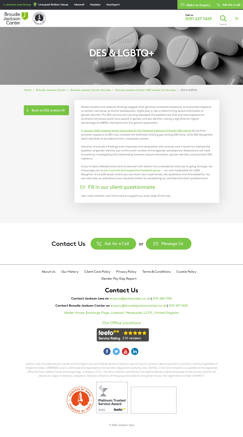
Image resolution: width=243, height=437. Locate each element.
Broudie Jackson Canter (51, 90)
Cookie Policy (186, 272)
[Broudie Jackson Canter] (15, 18)
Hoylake (95, 4)
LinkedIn (135, 351)
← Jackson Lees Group (17, 4)
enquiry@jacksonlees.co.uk (130, 298)
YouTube (125, 351)
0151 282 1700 (162, 298)
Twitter (116, 351)
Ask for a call (231, 4)
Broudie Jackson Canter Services (90, 90)
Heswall (79, 4)
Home (27, 90)
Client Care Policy (97, 272)
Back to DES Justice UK (48, 110)
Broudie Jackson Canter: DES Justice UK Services (146, 90)
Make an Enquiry (198, 5)
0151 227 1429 (198, 19)
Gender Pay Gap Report (119, 278)
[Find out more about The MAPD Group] (39, 18)
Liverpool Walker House (53, 4)
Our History (70, 272)
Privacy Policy (126, 272)
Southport (113, 4)
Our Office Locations (121, 322)
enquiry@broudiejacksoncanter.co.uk (138, 305)
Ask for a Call (117, 243)
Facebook (107, 351)
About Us (48, 272)
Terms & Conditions (156, 272)
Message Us (172, 243)
